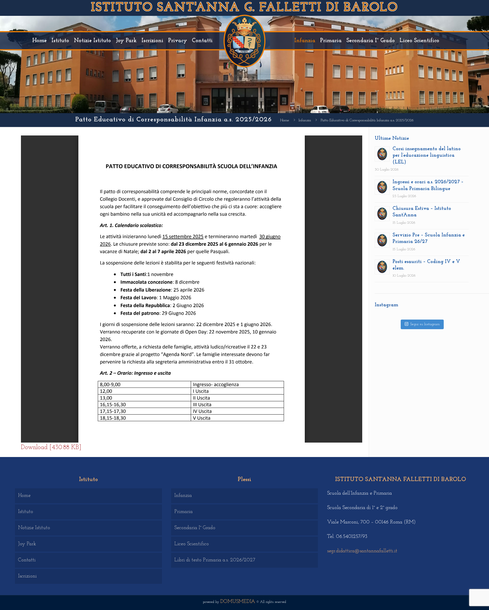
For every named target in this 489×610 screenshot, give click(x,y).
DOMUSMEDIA (237, 601)
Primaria (183, 511)
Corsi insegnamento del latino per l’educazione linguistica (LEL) (427, 155)
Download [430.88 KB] (51, 447)
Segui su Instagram (425, 324)
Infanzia (305, 120)
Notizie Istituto (34, 528)
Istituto (25, 511)
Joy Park (27, 544)
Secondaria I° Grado (194, 528)
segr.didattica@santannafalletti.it (362, 551)
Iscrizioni (27, 576)
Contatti (27, 560)
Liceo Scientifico (191, 544)
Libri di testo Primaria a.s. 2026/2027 (214, 560)
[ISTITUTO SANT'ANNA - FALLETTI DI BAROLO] (244, 40)
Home (284, 120)
